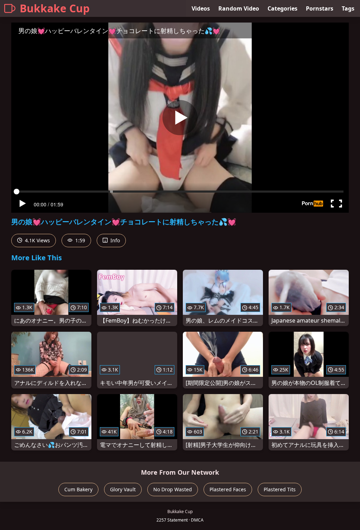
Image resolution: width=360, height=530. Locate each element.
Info (114, 240)
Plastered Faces (228, 489)
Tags (348, 8)
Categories (282, 8)
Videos (201, 8)
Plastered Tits (280, 489)
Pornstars (319, 8)
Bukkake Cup (55, 8)
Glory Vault (123, 489)
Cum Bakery (78, 489)
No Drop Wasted (172, 489)
